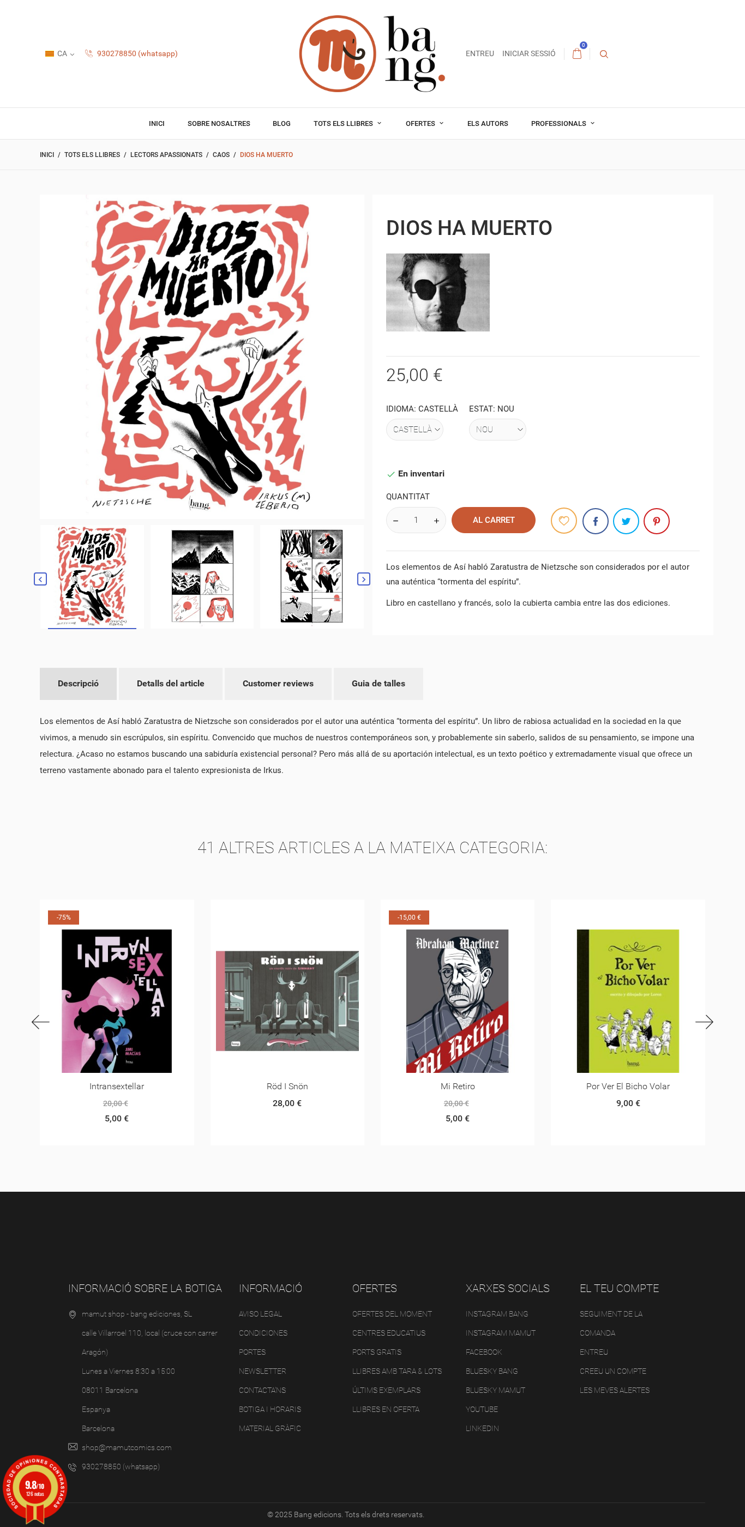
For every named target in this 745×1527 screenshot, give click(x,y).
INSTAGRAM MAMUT (501, 1333)
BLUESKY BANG (492, 1371)
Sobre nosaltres (219, 123)
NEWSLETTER (262, 1371)
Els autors (487, 123)
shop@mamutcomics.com (127, 1447)
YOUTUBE (482, 1409)
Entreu (594, 1352)
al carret (494, 520)
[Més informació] (130, 912)
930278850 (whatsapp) (136, 53)
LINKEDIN (482, 1428)
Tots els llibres (344, 123)
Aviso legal (260, 1313)
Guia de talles (378, 683)
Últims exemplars (386, 1390)
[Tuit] (626, 521)
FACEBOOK (484, 1352)
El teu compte (619, 1288)
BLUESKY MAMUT (495, 1390)
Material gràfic (270, 1428)
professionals (559, 123)
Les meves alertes (615, 1390)
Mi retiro (458, 1086)
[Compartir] (595, 521)
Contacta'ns (262, 1390)
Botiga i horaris (270, 1409)
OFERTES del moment (392, 1313)
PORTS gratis (376, 1352)
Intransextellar (116, 1086)
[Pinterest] (657, 521)
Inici (157, 123)
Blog (282, 123)
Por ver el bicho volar (628, 1086)
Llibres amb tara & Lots (397, 1371)
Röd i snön (287, 1086)
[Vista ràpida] (103, 912)
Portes (252, 1352)
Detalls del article (171, 683)
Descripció (78, 683)
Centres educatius (388, 1333)
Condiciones (263, 1333)
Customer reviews (278, 683)
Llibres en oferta (385, 1409)
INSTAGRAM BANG (497, 1313)
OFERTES (421, 123)
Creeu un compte (613, 1371)
